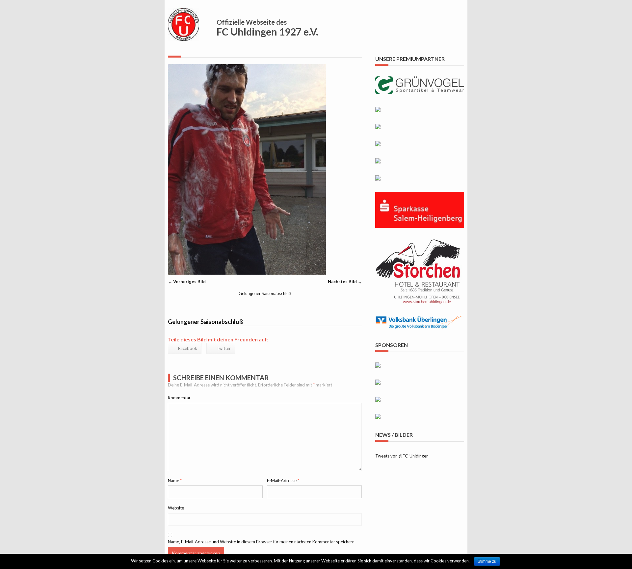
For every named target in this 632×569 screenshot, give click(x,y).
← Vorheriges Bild (187, 281)
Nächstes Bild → (345, 281)
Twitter (224, 348)
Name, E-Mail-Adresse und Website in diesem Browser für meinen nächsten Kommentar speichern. (262, 541)
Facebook (187, 348)
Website (176, 507)
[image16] (247, 273)
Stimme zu (487, 561)
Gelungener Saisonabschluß (265, 293)
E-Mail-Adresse (283, 480)
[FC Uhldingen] (183, 37)
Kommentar (179, 397)
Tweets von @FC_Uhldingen (402, 455)
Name (175, 480)
